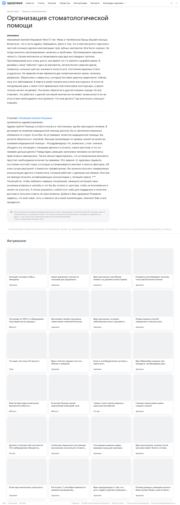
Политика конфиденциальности (163, 503)
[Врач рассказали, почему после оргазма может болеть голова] (153, 436)
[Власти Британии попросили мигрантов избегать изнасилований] (27, 394)
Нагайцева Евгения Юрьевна (35, 118)
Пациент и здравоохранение (34, 11)
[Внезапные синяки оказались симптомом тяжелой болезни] (69, 310)
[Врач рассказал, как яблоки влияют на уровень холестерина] (111, 268)
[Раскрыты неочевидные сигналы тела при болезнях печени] (153, 268)
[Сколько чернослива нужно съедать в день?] (153, 394)
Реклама (22, 503)
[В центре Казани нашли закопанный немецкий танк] (69, 394)
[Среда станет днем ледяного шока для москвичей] (111, 394)
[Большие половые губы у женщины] (27, 268)
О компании (12, 503)
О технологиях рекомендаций (137, 503)
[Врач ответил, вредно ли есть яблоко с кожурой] (69, 352)
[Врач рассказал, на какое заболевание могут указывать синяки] (111, 310)
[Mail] (4, 3)
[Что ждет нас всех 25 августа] (27, 352)
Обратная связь (118, 503)
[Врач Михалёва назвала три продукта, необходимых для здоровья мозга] (153, 352)
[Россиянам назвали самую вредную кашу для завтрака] (111, 436)
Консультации (13, 11)
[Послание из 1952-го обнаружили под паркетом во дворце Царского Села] (27, 310)
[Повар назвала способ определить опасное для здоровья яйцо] (153, 310)
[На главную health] (14, 3)
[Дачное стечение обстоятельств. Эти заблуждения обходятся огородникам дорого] (27, 436)
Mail (4, 503)
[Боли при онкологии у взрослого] (27, 478)
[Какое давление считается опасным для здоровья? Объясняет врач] (69, 268)
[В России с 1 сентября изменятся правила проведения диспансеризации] (69, 478)
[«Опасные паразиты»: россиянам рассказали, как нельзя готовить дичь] (69, 436)
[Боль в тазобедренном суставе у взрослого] (111, 352)
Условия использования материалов (95, 503)
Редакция (75, 503)
